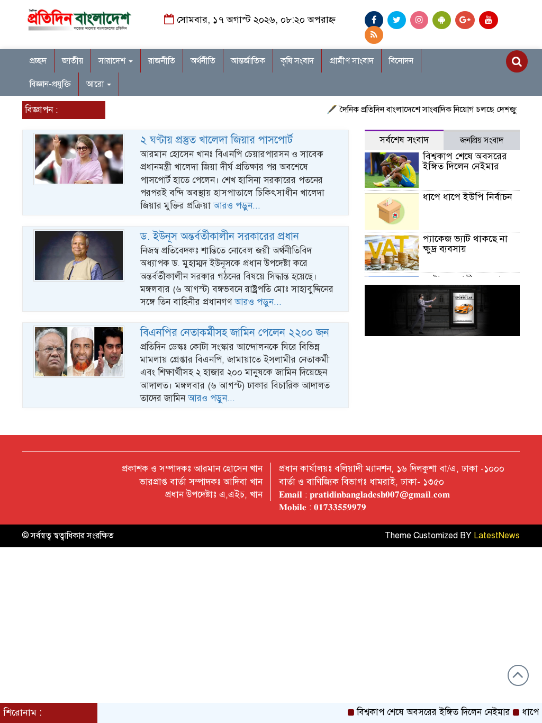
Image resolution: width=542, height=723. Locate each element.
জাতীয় (72, 61)
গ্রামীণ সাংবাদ (351, 61)
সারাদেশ (113, 61)
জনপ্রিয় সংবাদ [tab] (481, 140)
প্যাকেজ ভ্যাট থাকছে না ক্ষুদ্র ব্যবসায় (465, 244)
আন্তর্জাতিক (248, 61)
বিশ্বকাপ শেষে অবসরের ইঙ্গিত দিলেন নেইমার (465, 161)
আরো (96, 84)
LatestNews (497, 535)
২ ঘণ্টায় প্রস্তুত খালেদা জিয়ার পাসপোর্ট (216, 140)
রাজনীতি (161, 61)
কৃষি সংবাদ (297, 61)
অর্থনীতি (203, 61)
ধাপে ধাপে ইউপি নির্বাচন (467, 197)
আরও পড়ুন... (236, 205)
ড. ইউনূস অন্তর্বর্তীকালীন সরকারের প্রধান (219, 236)
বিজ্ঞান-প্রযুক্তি (50, 84)
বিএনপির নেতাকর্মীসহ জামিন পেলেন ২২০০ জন (234, 332)
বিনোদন (401, 61)
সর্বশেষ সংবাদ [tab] (404, 140)
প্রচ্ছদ (38, 61)
